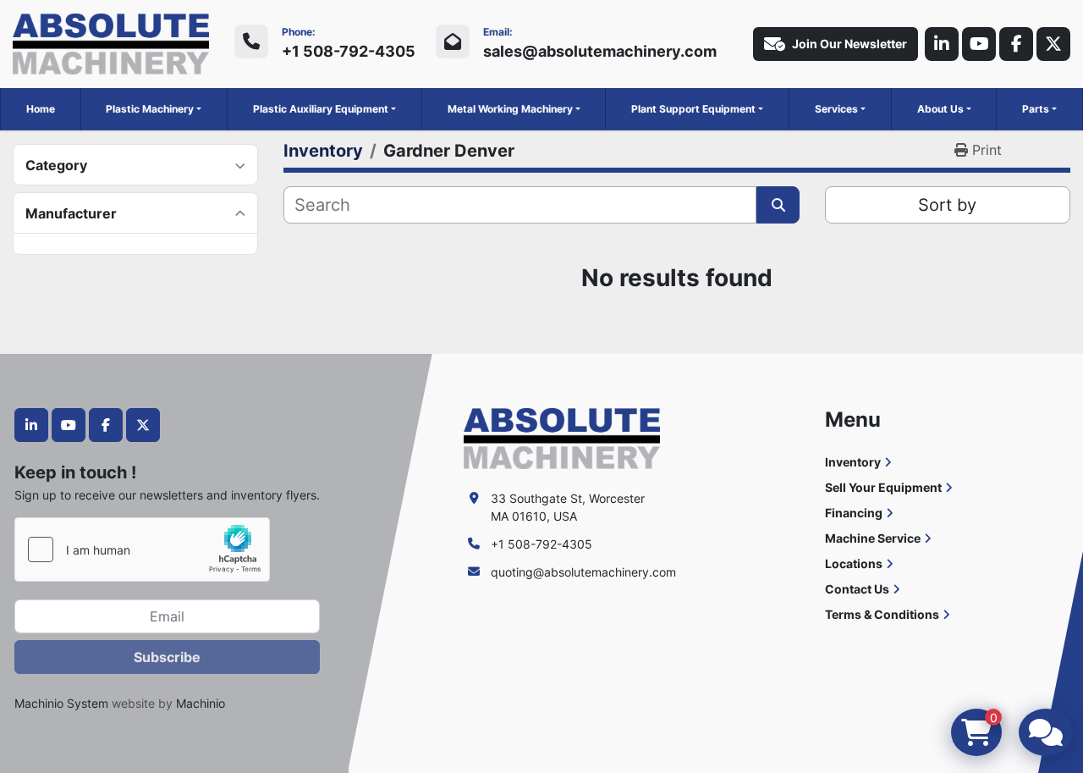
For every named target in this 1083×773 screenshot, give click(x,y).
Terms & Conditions (882, 614)
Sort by (947, 205)
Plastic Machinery (150, 108)
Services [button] (836, 108)
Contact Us (857, 589)
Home (40, 108)
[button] (153, 109)
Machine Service (873, 538)
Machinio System (61, 703)
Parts (1035, 108)
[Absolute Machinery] (562, 437)
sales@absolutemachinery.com (600, 51)
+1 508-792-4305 (348, 51)
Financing (853, 512)
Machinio (200, 703)
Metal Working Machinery (510, 108)
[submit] (778, 205)
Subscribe (167, 657)
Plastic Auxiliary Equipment (320, 108)
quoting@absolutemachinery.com (583, 572)
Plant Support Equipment (693, 108)
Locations (853, 563)
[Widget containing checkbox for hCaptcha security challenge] (142, 549)
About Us (940, 108)
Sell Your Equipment (883, 487)
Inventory (853, 462)
